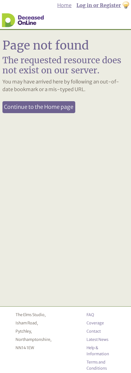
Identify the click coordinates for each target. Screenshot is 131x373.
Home (64, 5)
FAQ (90, 314)
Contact (94, 331)
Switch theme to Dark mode (125, 5)
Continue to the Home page (38, 107)
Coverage (95, 322)
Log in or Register (98, 5)
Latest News (97, 339)
